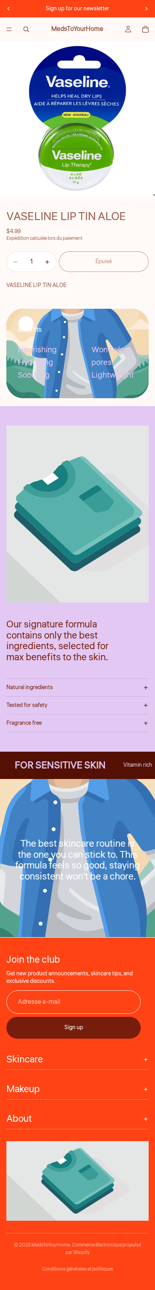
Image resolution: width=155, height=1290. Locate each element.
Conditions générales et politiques (77, 1269)
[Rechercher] (26, 29)
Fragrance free (24, 723)
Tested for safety (26, 705)
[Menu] (9, 29)
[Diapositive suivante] (146, 8)
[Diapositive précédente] (8, 8)
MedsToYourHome (50, 1245)
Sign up (73, 1028)
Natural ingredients (29, 688)
